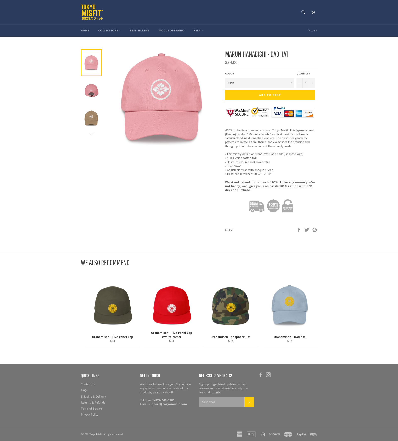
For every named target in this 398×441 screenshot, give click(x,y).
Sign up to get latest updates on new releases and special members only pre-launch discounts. (223, 388)
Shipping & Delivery (93, 396)
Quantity (303, 73)
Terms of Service (91, 408)
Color (229, 73)
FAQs (84, 390)
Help (197, 30)
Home (85, 30)
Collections (108, 30)
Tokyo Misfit (96, 434)
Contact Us (88, 384)
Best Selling (140, 30)
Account (312, 30)
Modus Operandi (171, 30)
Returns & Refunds (93, 402)
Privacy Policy (89, 414)
